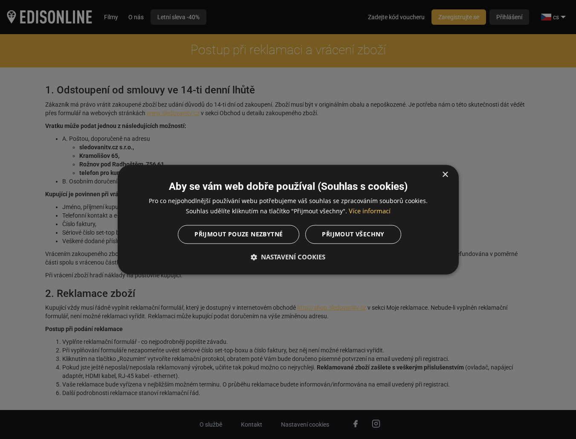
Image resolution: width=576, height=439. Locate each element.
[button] (288, 257)
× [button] (445, 175)
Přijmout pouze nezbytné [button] (238, 234)
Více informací (370, 210)
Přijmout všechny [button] (353, 234)
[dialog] (288, 219)
